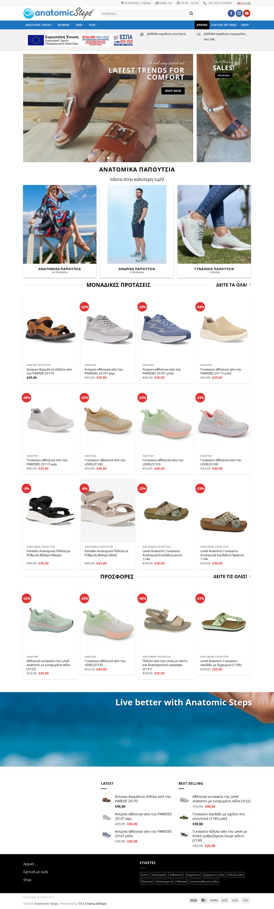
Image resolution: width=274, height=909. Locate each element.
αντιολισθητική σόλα (204, 881)
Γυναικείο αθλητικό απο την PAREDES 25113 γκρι (47, 462)
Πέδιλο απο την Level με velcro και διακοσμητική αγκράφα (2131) (165, 665)
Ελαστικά (147, 881)
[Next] (185, 108)
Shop (245, 25)
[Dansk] (242, 3)
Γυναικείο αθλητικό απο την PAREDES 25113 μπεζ (220, 371)
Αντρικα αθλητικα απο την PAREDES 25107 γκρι (104, 371)
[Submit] (191, 13)
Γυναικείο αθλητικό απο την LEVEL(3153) (163, 462)
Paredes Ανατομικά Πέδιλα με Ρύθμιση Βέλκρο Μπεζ (106, 553)
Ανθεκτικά (175, 875)
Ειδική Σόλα (235, 875)
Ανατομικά (159, 875)
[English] (239, 3)
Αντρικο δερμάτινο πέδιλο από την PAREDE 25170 (49, 371)
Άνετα (144, 875)
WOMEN (63, 25)
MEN (79, 25)
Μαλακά (182, 881)
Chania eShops (95, 903)
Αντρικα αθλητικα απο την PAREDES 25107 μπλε (162, 371)
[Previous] (31, 108)
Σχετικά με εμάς (224, 25)
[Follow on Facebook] (231, 13)
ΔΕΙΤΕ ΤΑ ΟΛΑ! (231, 285)
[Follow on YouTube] (246, 13)
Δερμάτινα (193, 875)
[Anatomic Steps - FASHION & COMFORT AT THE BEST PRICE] (58, 13)
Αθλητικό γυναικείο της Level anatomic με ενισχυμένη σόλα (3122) (48, 665)
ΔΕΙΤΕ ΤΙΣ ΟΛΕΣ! (230, 576)
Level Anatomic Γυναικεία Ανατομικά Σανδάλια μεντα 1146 (162, 555)
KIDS (92, 25)
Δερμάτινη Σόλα (213, 875)
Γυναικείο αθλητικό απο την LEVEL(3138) (105, 462)
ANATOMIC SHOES (38, 25)
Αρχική (202, 25)
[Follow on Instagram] (239, 13)
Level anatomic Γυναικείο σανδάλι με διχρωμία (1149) (220, 663)
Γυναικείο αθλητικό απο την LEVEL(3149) (220, 462)
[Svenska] (249, 3)
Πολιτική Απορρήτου (38, 897)
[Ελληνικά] (245, 3)
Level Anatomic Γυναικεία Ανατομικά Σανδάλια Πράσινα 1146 (222, 555)
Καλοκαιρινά (164, 881)
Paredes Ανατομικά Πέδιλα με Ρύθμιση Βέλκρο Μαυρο (48, 553)
